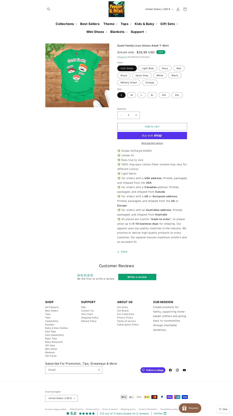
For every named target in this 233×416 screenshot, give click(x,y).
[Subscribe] (98, 370)
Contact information (148, 409)
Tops (48, 314)
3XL (177, 95)
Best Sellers (51, 310)
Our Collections (125, 314)
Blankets (50, 352)
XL (152, 95)
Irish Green (127, 68)
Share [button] (124, 251)
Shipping (121, 57)
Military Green (129, 82)
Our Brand (123, 310)
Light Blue (148, 68)
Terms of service (126, 321)
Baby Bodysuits (54, 342)
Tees (47, 317)
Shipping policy (128, 409)
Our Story (122, 307)
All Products (52, 307)
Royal (124, 75)
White (160, 75)
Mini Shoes (51, 349)
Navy (165, 68)
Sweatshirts (51, 321)
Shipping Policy (90, 317)
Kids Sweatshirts (54, 335)
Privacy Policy (125, 317)
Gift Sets (50, 345)
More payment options (152, 143)
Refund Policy (89, 321)
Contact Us (87, 310)
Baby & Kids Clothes (56, 328)
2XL (164, 95)
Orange (150, 82)
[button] (48, 9)
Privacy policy (92, 409)
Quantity (121, 109)
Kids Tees (50, 331)
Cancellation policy (169, 409)
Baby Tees (51, 338)
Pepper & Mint (60, 409)
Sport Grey (142, 75)
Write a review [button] (137, 277)
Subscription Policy (128, 324)
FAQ (83, 307)
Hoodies (49, 324)
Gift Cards (51, 355)
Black (175, 75)
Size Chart (87, 314)
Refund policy (76, 409)
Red (179, 68)
